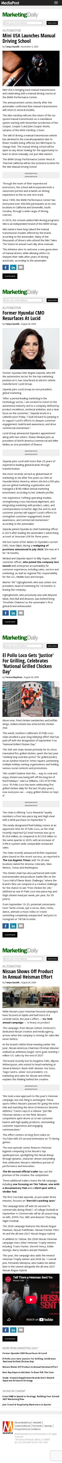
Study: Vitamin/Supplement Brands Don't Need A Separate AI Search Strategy (28, 1379)
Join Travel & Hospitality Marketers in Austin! (26, 1404)
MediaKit (37, 1422)
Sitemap (48, 1425)
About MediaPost (23, 1422)
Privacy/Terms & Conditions (28, 1429)
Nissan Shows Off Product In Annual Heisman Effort (30, 1367)
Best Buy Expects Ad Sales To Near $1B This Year (28, 1372)
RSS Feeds (37, 1425)
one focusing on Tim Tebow (30, 1184)
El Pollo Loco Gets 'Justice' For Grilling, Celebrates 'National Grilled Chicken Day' (29, 1360)
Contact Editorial (22, 1425)
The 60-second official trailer (20, 1171)
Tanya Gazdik (12, 46)
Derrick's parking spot (41, 1200)
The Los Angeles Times (16, 860)
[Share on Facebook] (5, 267)
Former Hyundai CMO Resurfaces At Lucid (24, 1353)
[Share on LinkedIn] (13, 267)
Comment (10, 276)
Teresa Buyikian (13, 677)
